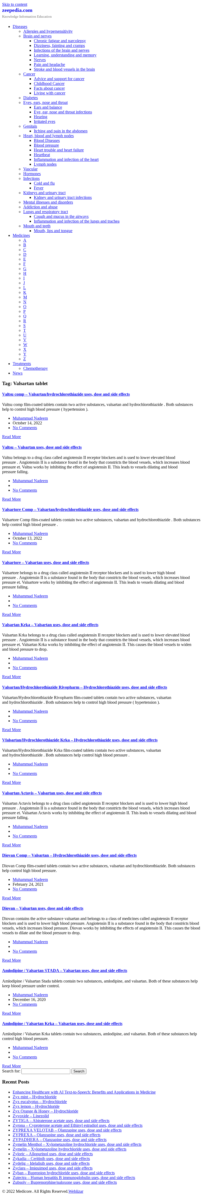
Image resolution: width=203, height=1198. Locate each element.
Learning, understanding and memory (65, 55)
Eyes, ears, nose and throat (45, 102)
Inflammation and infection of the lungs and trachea (76, 221)
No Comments (25, 427)
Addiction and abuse (40, 207)
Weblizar (75, 1191)
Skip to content (14, 4)
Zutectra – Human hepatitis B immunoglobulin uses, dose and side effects (74, 1177)
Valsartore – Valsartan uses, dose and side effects (45, 562)
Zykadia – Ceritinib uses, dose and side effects (51, 1158)
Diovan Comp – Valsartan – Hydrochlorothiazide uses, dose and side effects (69, 855)
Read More (11, 436)
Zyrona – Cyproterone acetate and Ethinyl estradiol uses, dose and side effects (77, 1125)
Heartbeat (42, 154)
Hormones (32, 173)
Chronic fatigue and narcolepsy (60, 41)
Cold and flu (44, 183)
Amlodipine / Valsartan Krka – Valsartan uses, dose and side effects (62, 1023)
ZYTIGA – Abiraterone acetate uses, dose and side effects (61, 1120)
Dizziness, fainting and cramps (59, 45)
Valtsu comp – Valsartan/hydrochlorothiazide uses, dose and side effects (66, 394)
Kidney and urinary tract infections (63, 197)
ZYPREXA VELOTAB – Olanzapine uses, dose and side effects (67, 1130)
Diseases (20, 26)
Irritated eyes (44, 121)
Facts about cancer (49, 88)
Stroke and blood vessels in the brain (64, 69)
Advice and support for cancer (59, 78)
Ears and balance (48, 107)
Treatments (22, 363)
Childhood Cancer (49, 83)
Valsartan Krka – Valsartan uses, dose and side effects (50, 624)
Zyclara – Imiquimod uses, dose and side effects (53, 1168)
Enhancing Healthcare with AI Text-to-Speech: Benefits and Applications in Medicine (84, 1092)
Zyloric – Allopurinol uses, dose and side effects (53, 1154)
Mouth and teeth (36, 226)
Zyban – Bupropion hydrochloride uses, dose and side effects (64, 1173)
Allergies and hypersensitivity (48, 31)
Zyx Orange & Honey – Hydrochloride (45, 1111)
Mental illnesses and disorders (48, 202)
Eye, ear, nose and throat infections (63, 112)
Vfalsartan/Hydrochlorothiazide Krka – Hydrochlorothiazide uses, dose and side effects (80, 740)
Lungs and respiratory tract (45, 211)
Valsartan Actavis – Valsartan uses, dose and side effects (52, 793)
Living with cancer (49, 93)
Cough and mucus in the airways (61, 216)
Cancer (29, 74)
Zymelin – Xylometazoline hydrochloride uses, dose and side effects (69, 1149)
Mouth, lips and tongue (53, 230)
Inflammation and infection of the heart (66, 159)
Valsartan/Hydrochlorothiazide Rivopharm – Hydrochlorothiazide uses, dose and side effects (84, 687)
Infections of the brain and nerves (61, 50)
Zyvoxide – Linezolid (31, 1116)
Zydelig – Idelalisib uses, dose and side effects (51, 1163)
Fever (38, 188)
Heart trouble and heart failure (59, 150)
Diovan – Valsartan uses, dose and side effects (42, 908)
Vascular (30, 169)
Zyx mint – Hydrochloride (35, 1097)
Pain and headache (49, 64)
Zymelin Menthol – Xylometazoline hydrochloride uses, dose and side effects (77, 1144)
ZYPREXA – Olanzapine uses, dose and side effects (56, 1135)
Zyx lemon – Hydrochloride (36, 1106)
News (17, 373)
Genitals (30, 126)
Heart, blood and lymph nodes (48, 135)
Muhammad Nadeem (30, 418)
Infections (31, 178)
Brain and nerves (37, 36)
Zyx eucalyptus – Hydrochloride (40, 1101)
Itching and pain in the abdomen (60, 131)
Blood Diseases (47, 140)
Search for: (11, 1071)
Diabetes (30, 97)
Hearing (40, 116)
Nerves (40, 59)
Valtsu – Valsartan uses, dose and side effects (42, 447)
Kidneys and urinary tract (44, 192)
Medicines (21, 235)
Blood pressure (46, 145)
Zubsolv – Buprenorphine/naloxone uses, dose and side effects (65, 1182)
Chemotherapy (35, 368)
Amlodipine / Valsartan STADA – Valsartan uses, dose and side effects (64, 970)
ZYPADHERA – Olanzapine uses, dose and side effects (60, 1139)
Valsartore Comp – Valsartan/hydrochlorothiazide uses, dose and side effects (70, 509)
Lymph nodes (45, 164)
